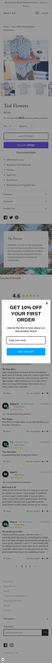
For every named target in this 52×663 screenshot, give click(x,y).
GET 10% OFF (26, 352)
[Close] (46, 303)
